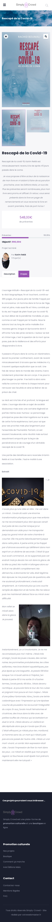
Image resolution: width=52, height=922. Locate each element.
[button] (45, 36)
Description (9, 274)
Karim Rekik (20, 254)
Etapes (23, 274)
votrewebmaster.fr (31, 914)
